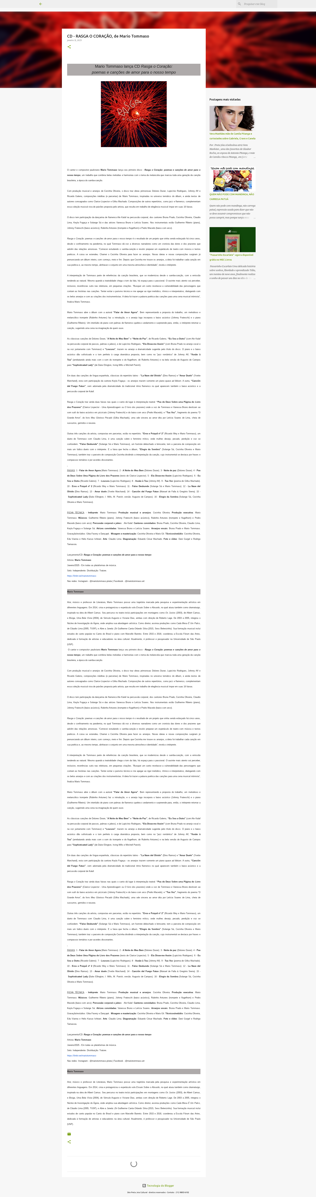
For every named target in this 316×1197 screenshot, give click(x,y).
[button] (69, 47)
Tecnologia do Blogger (160, 1185)
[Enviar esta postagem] (69, 1135)
